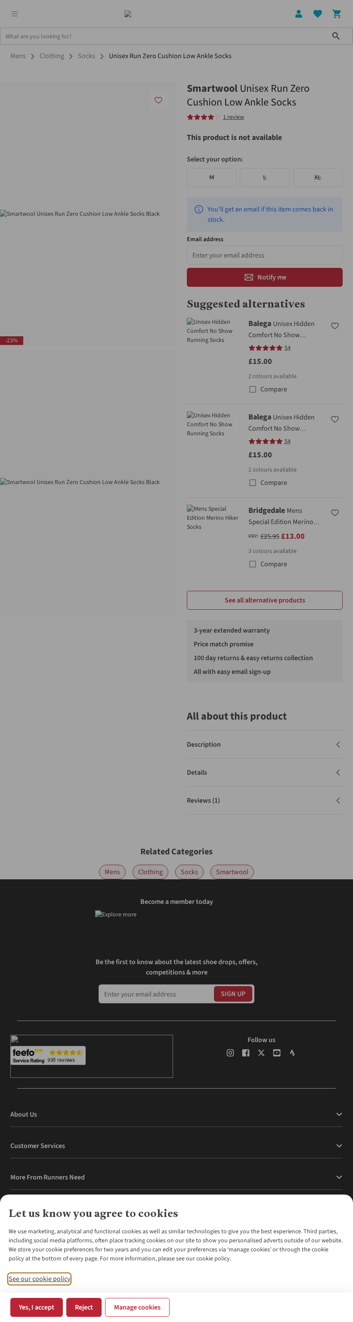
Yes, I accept (36, 1307)
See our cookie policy (39, 1279)
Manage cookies (137, 1307)
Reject (84, 1307)
